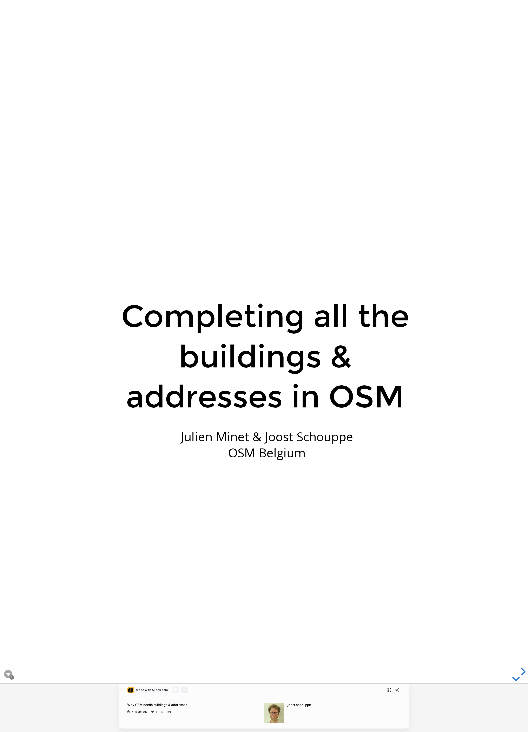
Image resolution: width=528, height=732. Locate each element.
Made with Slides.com (152, 690)
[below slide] (516, 679)
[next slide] (522, 671)
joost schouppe (299, 705)
